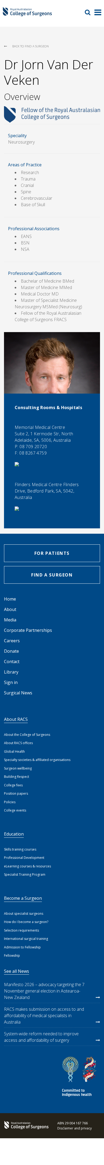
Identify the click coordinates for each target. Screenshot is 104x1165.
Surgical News (18, 693)
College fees (13, 785)
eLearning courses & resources (27, 866)
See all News (16, 971)
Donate (11, 651)
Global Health (14, 751)
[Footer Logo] (25, 1126)
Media (10, 620)
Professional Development (24, 857)
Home (10, 599)
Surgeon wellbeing (18, 768)
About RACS (16, 719)
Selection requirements (21, 930)
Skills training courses (20, 849)
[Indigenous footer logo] (80, 1077)
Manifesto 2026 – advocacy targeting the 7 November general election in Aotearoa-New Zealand (44, 991)
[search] (89, 12)
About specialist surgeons (23, 913)
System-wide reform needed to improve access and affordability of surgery (41, 1037)
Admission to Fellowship (22, 947)
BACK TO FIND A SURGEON (30, 46)
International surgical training (26, 938)
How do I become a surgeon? (26, 922)
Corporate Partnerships (28, 630)
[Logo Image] (27, 14)
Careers (12, 641)
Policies (9, 802)
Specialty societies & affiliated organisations (37, 760)
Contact (11, 661)
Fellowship (12, 955)
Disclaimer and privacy (74, 1128)
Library (11, 672)
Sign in (11, 682)
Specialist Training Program (24, 874)
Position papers (16, 793)
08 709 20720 (33, 446)
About (10, 609)
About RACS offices (18, 743)
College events (15, 810)
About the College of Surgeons (27, 734)
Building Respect (16, 776)
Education (14, 834)
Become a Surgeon (23, 898)
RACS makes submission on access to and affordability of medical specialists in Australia (44, 1015)
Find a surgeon (52, 575)
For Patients (52, 553)
